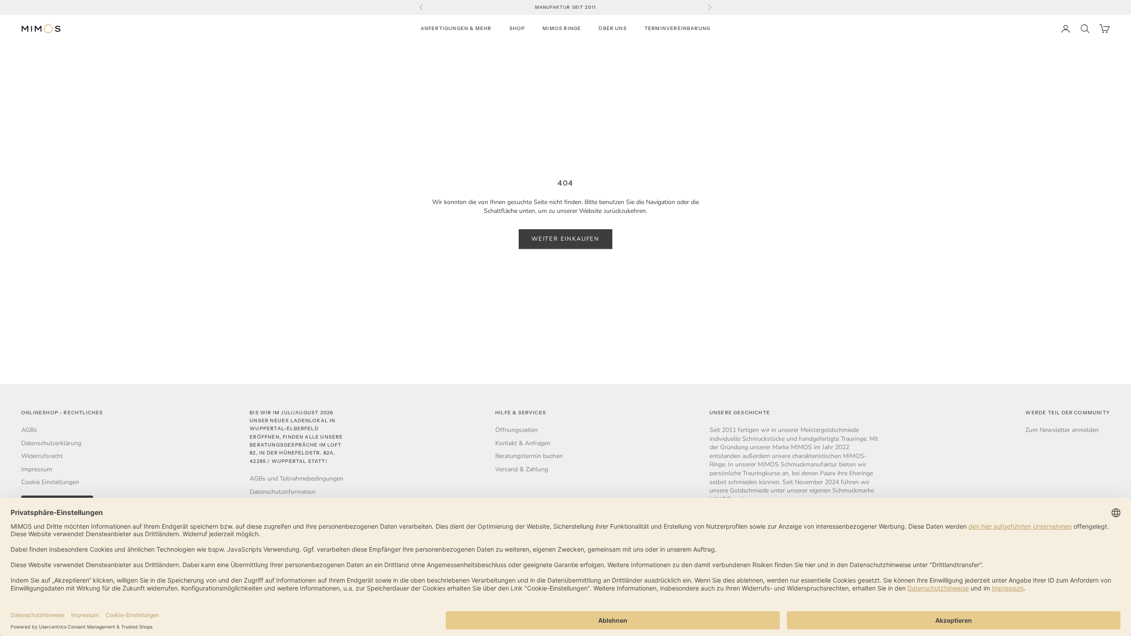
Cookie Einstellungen (50, 482)
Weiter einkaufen (565, 239)
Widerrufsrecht (42, 456)
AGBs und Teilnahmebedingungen (296, 478)
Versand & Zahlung (521, 469)
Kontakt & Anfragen (522, 443)
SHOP (517, 28)
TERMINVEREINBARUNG (677, 28)
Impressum (36, 469)
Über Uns (613, 28)
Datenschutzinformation (282, 492)
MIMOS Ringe (562, 28)
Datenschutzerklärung (51, 443)
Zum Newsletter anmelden (1062, 430)
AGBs (29, 430)
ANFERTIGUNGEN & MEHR (456, 28)
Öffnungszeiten (516, 430)
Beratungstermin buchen (529, 456)
